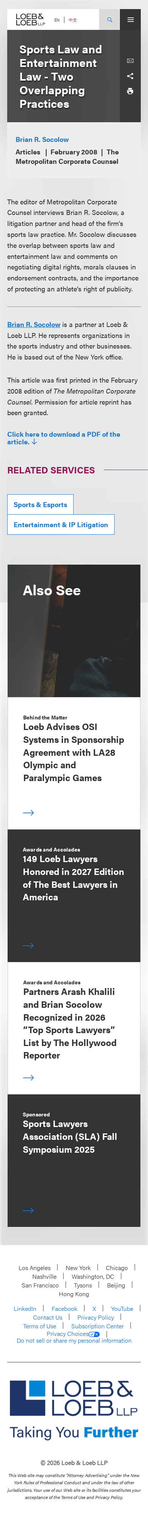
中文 (73, 20)
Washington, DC (93, 1276)
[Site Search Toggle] (109, 19)
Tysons (83, 1285)
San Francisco (40, 1285)
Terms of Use (39, 1326)
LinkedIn (25, 1308)
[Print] (130, 91)
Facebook (64, 1308)
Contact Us (47, 1317)
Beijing (116, 1285)
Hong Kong (74, 1293)
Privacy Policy (95, 1317)
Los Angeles (34, 1267)
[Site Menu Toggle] (130, 19)
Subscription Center (97, 1326)
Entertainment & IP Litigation (61, 524)
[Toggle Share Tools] (130, 76)
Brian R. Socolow (42, 139)
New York (78, 1267)
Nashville (44, 1276)
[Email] (130, 60)
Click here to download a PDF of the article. (63, 437)
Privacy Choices (67, 1333)
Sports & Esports (40, 504)
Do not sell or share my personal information (74, 1340)
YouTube (122, 1308)
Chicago (117, 1267)
